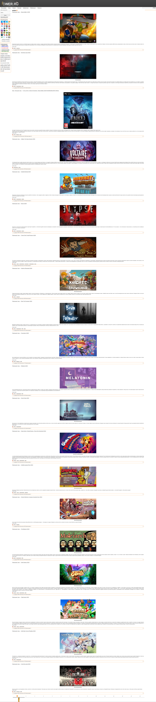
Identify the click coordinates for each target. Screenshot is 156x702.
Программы (3, 7)
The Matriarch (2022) (25, 529)
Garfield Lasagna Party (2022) (27, 464)
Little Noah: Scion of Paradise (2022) (28, 631)
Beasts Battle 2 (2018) (25, 12)
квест (22, 86)
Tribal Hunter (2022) (25, 597)
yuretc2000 (15, 136)
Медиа (14, 7)
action (15, 48)
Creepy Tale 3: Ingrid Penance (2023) (28, 235)
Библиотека (25, 7)
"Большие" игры (18, 90)
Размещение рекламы (5, 49)
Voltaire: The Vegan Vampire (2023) (28, 139)
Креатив (19, 7)
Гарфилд (26, 492)
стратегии (18, 48)
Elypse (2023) (24, 203)
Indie (22, 328)
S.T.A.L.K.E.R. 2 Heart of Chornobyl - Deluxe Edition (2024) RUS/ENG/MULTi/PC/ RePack (41, 90)
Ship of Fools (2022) (25, 398)
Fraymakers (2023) (25, 333)
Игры (9, 7)
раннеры (17, 524)
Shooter (17, 134)
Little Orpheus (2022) (25, 562)
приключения (18, 86)
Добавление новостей (5, 50)
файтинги (18, 361)
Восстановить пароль (4, 16)
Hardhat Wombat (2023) (26, 171)
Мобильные (33, 7)
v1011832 (15, 49)
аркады (15, 460)
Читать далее (14, 46)
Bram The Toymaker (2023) (26, 301)
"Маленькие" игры (16, 12)
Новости (39, 7)
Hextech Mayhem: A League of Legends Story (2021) (31, 497)
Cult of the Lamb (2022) (25, 664)
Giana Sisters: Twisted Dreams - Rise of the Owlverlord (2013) (33, 431)
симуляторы (16, 167)
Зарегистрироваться (4, 17)
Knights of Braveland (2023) (26, 268)
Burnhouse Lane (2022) (25, 52)
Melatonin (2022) (24, 365)
